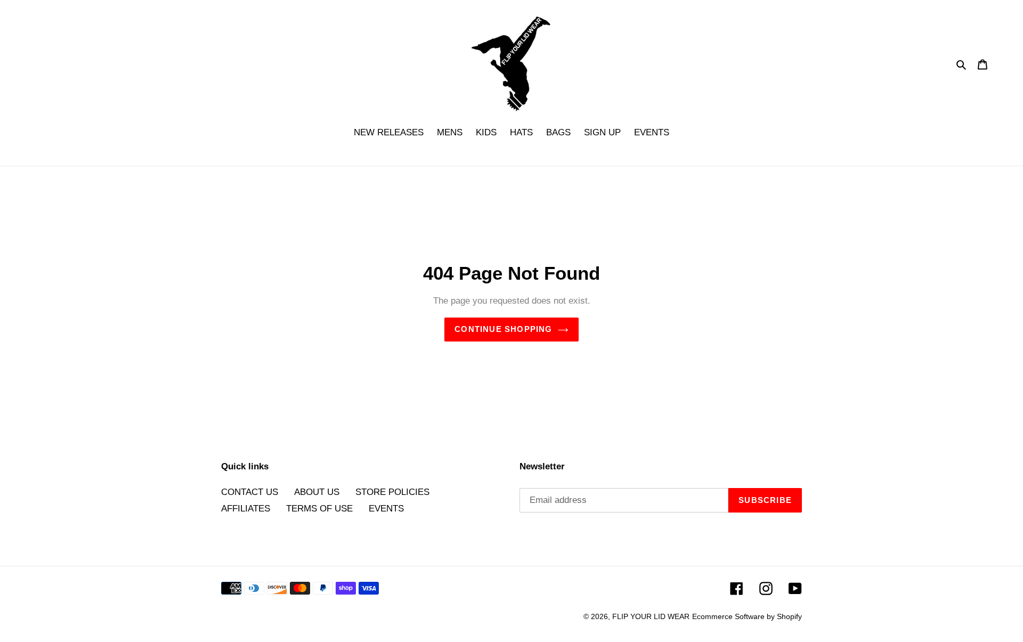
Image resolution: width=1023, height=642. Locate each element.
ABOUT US (316, 492)
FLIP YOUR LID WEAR (650, 616)
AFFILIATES (245, 508)
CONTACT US (249, 492)
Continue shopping (503, 329)
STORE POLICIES (392, 492)
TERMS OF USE (319, 508)
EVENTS (386, 508)
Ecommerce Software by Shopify (747, 616)
